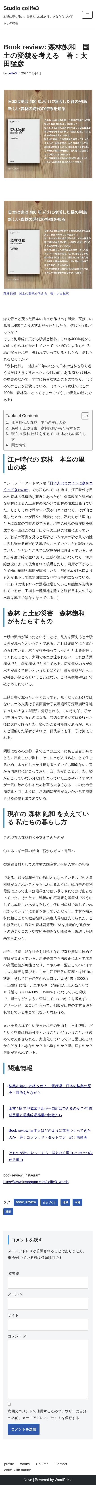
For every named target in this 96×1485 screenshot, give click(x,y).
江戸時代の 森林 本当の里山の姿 (38, 422)
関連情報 (18, 445)
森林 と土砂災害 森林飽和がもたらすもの (45, 428)
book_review (26, 1202)
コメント (17, 1336)
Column (42, 1464)
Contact (61, 1464)
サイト (13, 1315)
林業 (8, 1211)
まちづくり (49, 1202)
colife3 (12, 73)
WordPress (63, 1480)
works (25, 1464)
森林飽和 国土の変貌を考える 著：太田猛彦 (36, 293)
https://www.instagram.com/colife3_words (36, 1182)
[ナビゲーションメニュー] (87, 15)
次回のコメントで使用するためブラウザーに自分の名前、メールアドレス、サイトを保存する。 (47, 1414)
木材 (77, 1202)
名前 (13, 1273)
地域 (65, 1202)
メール (15, 1294)
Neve (28, 1480)
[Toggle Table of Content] (83, 416)
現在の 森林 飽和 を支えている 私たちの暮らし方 (48, 436)
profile (9, 1464)
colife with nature (17, 1470)
